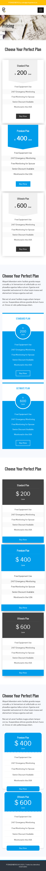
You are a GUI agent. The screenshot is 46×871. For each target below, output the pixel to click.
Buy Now (23, 116)
